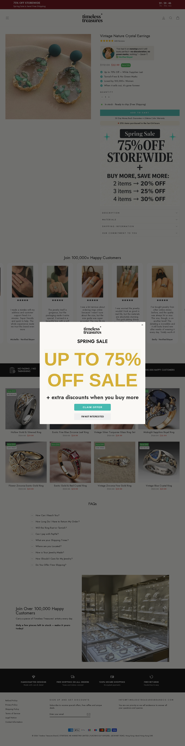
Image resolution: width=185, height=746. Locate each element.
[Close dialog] (142, 325)
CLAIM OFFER (92, 407)
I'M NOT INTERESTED (92, 416)
